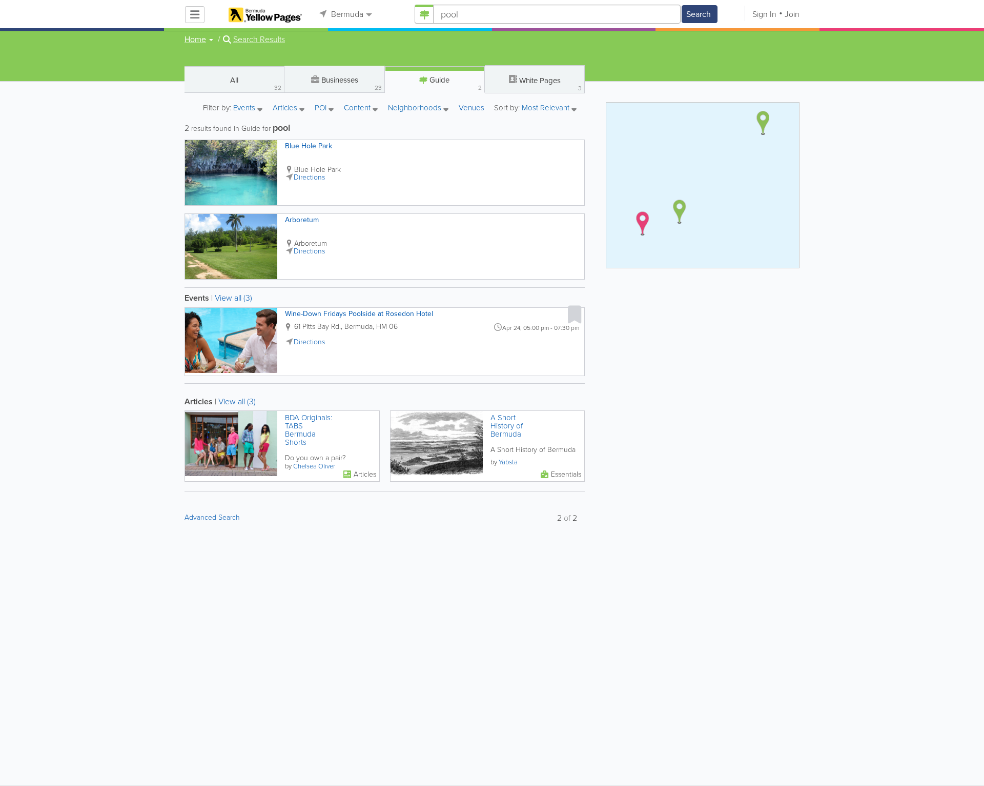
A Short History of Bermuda (506, 426)
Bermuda (346, 14)
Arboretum (302, 219)
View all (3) (233, 298)
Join (792, 14)
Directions (309, 177)
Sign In (764, 14)
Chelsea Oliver (314, 466)
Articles (286, 108)
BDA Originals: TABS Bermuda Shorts (308, 430)
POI (322, 108)
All (255, 83)
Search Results (259, 39)
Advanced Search (212, 517)
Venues (471, 108)
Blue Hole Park (308, 146)
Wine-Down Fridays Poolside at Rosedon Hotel (359, 313)
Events (245, 108)
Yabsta (508, 462)
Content (358, 108)
